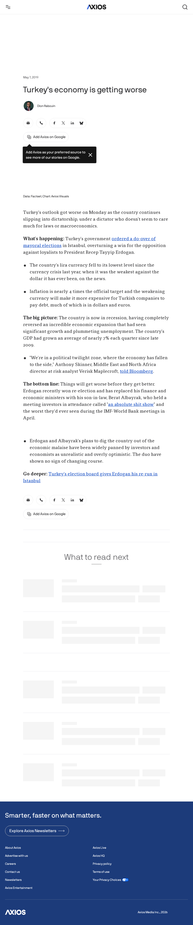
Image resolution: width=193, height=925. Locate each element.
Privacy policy (102, 863)
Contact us (12, 871)
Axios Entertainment (18, 887)
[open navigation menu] (8, 7)
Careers (10, 863)
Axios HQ (99, 855)
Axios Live (99, 847)
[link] (28, 123)
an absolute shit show (131, 404)
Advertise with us (16, 855)
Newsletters (13, 879)
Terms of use (101, 871)
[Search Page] (185, 7)
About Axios (13, 847)
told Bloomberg (136, 371)
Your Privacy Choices (107, 879)
